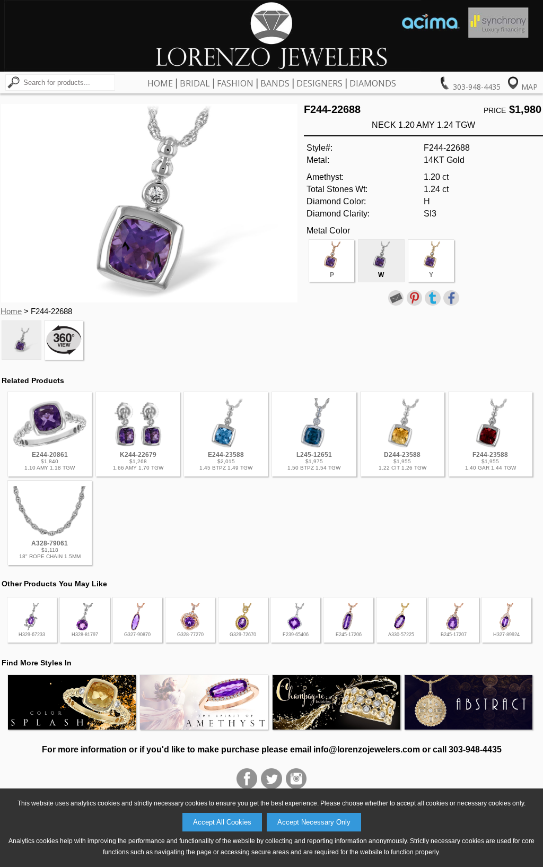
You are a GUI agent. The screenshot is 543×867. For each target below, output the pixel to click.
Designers (319, 83)
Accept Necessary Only (314, 822)
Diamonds (372, 83)
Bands (275, 83)
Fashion (235, 83)
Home (160, 83)
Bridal (195, 83)
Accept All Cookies (222, 822)
